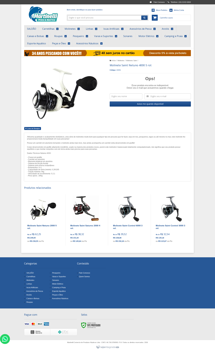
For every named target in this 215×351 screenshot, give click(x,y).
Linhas (29, 284)
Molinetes (121, 60)
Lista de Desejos (33, 128)
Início (114, 60)
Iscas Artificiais (32, 288)
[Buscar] (144, 17)
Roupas (29, 302)
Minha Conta (179, 10)
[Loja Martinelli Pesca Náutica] (43, 14)
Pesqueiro (56, 273)
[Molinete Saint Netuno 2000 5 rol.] (43, 220)
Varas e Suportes (59, 277)
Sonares (55, 280)
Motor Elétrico (57, 284)
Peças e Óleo (57, 295)
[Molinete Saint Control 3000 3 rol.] (171, 220)
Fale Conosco (159, 2)
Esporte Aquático (59, 291)
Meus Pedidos (161, 10)
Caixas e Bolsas (32, 298)
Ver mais (45, 231)
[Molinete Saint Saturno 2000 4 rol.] (86, 220)
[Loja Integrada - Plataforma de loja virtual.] (107, 347)
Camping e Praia (59, 288)
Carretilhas (30, 277)
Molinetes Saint (131, 60)
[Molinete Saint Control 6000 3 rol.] (128, 220)
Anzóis (29, 295)
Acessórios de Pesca (34, 291)
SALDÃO (30, 273)
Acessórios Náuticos (60, 298)
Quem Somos (84, 277)
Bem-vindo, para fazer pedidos (85, 10)
